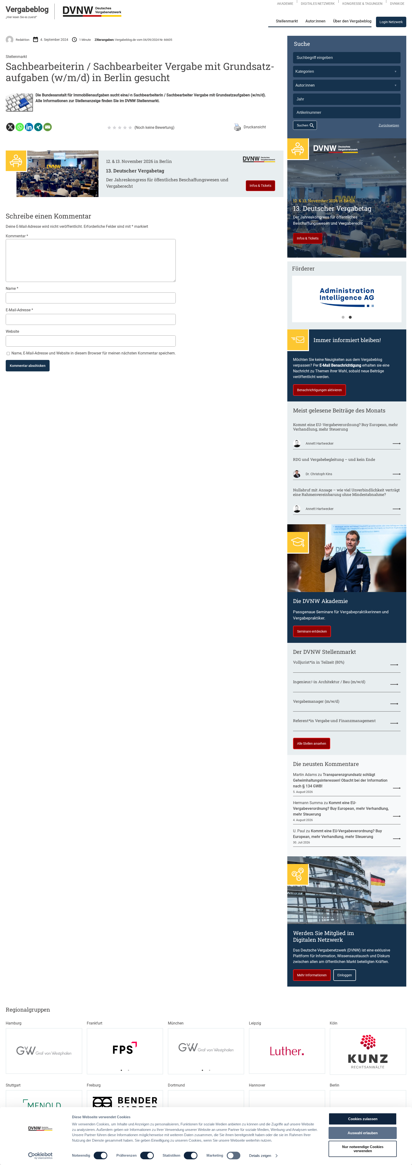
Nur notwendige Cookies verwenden (362, 1149)
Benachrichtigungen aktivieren (319, 390)
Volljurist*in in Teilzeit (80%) (318, 662)
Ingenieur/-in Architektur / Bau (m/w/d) (329, 681)
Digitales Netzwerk (318, 3)
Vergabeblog (27, 9)
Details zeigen (260, 1156)
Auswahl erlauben (363, 1133)
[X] (10, 127)
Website (12, 331)
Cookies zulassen (362, 1119)
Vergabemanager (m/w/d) (316, 701)
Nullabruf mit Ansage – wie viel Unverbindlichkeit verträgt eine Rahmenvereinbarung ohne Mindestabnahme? (346, 492)
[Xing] (38, 127)
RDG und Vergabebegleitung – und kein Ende (334, 459)
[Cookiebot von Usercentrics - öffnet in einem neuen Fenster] (40, 1155)
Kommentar (17, 236)
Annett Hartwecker (320, 443)
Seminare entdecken (312, 631)
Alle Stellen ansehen (311, 743)
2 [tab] (350, 317)
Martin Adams (305, 774)
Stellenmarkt (16, 56)
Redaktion (22, 40)
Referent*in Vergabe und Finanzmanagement (334, 720)
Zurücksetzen (389, 125)
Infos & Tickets (260, 185)
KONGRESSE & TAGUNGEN (362, 3)
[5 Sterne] (130, 127)
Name (12, 288)
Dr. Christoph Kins (319, 474)
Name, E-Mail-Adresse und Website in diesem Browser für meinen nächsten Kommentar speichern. (93, 353)
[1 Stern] (109, 127)
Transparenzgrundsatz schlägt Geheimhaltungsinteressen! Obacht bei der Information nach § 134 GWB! (340, 780)
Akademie (285, 3)
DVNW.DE (397, 3)
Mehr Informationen (312, 975)
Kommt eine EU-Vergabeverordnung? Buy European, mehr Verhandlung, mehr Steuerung (345, 426)
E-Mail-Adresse (19, 310)
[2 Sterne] (114, 127)
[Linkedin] (29, 127)
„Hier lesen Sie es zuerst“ (21, 17)
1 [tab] (343, 317)
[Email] (47, 127)
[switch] (147, 1155)
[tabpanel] (347, 301)
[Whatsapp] (19, 127)
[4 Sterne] (125, 127)
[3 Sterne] (119, 127)
